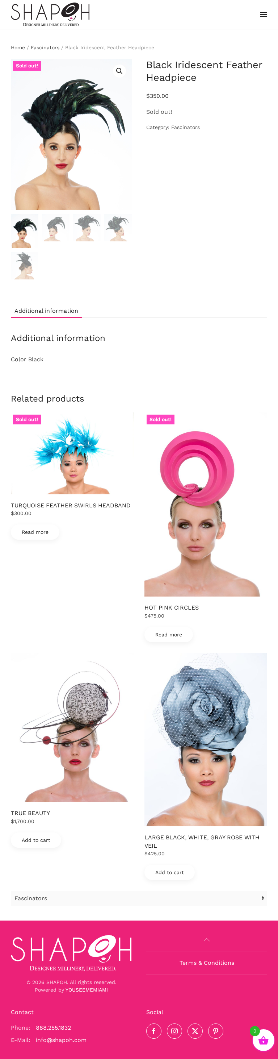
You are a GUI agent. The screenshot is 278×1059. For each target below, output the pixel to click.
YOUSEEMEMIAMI (87, 990)
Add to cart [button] (36, 840)
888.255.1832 (53, 1027)
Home (18, 47)
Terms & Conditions (207, 962)
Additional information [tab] (46, 310)
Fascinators (45, 47)
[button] (263, 14)
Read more (35, 532)
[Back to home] (50, 14)
